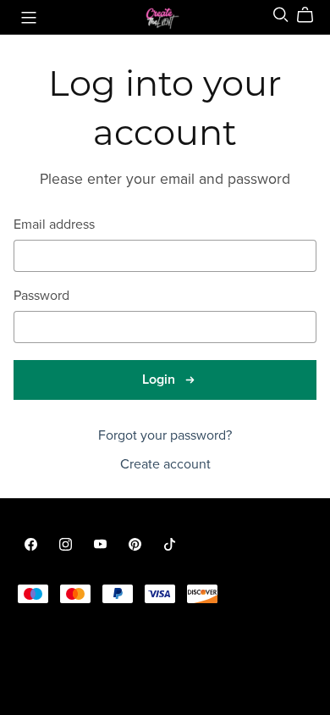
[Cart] (312, 15)
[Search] (281, 15)
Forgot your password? (165, 435)
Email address (54, 225)
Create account (165, 464)
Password (41, 296)
